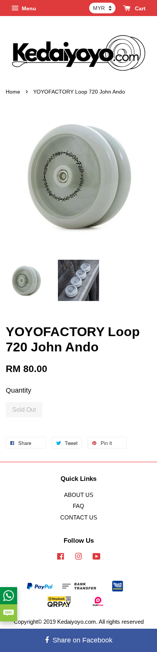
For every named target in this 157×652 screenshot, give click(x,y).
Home (13, 92)
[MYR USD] (102, 8)
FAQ (78, 506)
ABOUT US (78, 495)
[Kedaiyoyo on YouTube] (96, 557)
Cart (139, 8)
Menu (28, 8)
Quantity (18, 390)
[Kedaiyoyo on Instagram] (78, 557)
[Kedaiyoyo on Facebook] (60, 557)
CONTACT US (78, 517)
